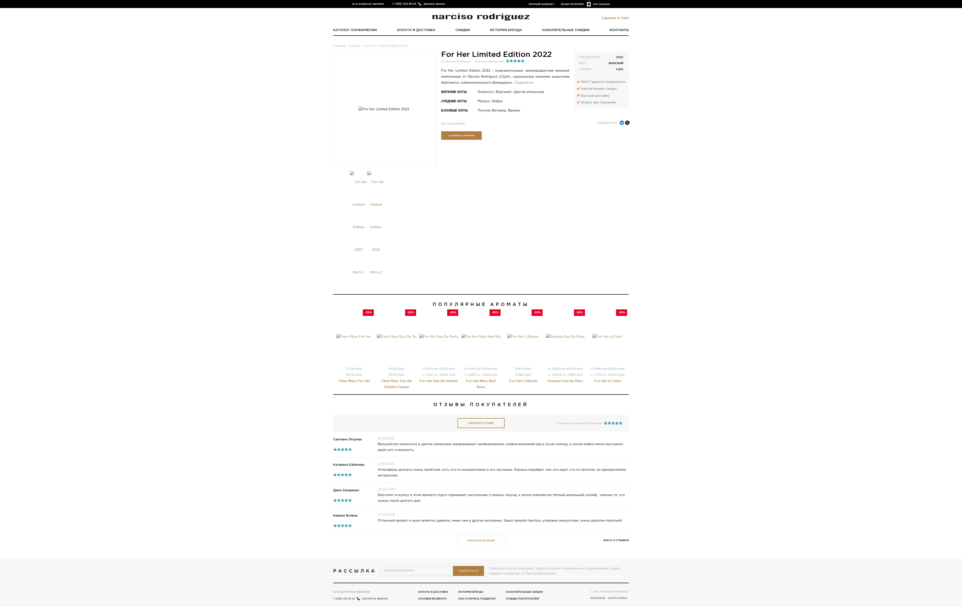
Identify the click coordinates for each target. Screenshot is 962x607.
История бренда (506, 30)
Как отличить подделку (477, 598)
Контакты (619, 30)
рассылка (355, 570)
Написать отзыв (481, 423)
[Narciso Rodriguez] (481, 16)
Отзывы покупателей (522, 598)
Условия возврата (432, 598)
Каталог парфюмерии (355, 30)
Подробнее (524, 82)
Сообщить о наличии (461, 135)
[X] (627, 122)
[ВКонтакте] (622, 122)
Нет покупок (601, 4)
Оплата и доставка (416, 30)
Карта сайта (617, 598)
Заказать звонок (434, 4)
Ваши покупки (572, 4)
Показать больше (481, 540)
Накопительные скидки (565, 30)
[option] (358, 227)
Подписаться (468, 571)
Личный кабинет (541, 4)
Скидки (462, 30)
